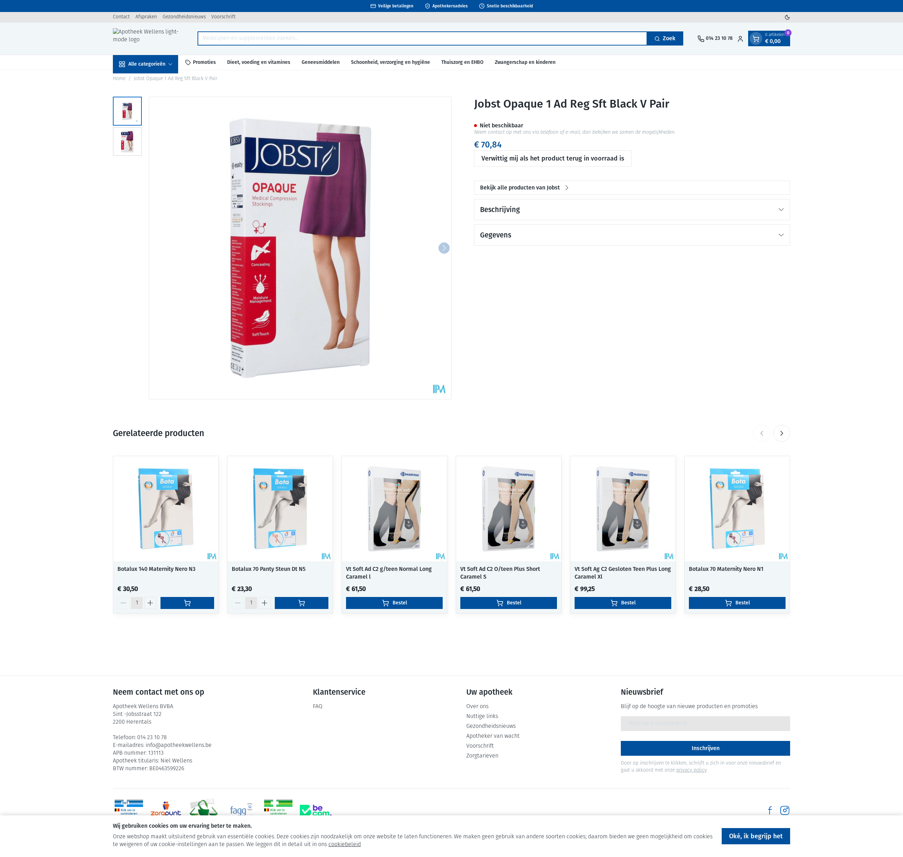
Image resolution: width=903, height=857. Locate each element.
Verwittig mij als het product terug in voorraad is (552, 158)
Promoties (204, 62)
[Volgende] (444, 248)
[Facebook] (770, 810)
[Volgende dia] (781, 433)
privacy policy (691, 770)
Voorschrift (223, 17)
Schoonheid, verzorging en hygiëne (390, 62)
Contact (121, 17)
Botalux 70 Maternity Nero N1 (726, 569)
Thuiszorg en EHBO (462, 62)
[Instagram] (785, 810)
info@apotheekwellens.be (179, 745)
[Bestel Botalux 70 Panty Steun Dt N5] (301, 603)
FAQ (317, 707)
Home (119, 79)
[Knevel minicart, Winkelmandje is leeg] (756, 38)
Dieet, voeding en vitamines (258, 62)
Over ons (477, 707)
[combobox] (422, 39)
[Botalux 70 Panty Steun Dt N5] (280, 508)
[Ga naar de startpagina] (148, 38)
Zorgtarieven (482, 756)
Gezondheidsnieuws (184, 17)
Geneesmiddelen (321, 62)
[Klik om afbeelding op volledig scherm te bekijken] (300, 248)
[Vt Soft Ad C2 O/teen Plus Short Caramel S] (508, 508)
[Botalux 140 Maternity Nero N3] (165, 508)
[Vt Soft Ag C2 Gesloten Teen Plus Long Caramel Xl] (622, 508)
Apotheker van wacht (493, 736)
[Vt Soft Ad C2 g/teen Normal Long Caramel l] (394, 508)
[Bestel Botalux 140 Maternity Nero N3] (187, 603)
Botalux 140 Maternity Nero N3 (156, 569)
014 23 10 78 (152, 738)
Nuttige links (482, 716)
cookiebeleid (344, 844)
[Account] (740, 38)
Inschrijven (706, 748)
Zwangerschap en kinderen (525, 62)
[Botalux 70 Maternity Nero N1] (737, 508)
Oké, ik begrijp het (756, 836)
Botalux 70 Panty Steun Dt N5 (268, 569)
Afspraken (146, 17)
